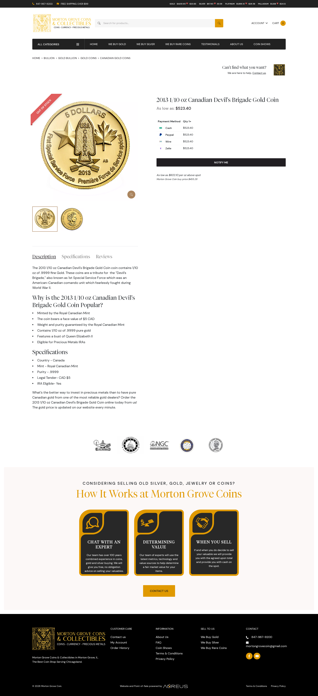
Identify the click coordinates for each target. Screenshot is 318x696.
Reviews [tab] (104, 256)
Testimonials (210, 44)
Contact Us (159, 591)
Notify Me (221, 162)
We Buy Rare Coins (178, 44)
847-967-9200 (44, 3)
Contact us (259, 73)
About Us (236, 44)
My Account (118, 642)
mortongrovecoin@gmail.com (266, 646)
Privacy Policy (165, 659)
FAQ (158, 642)
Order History (119, 648)
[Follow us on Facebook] (249, 656)
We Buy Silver (145, 44)
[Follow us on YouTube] (257, 656)
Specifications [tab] (76, 256)
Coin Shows (262, 44)
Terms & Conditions (169, 653)
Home (94, 44)
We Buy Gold (117, 44)
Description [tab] (44, 256)
